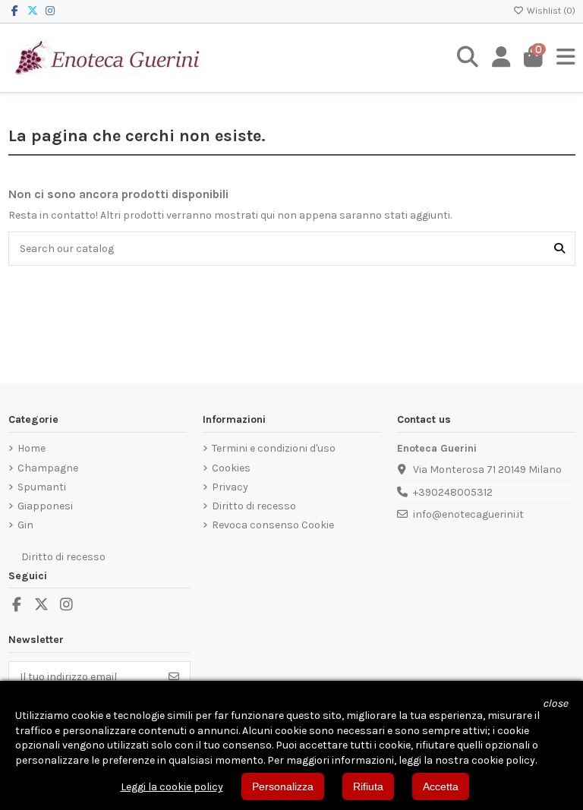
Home (31, 448)
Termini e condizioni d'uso (274, 448)
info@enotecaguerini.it (468, 514)
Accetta (441, 786)
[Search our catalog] (559, 249)
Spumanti (41, 487)
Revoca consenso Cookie (273, 524)
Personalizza (283, 786)
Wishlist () (550, 10)
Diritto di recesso (254, 506)
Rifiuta (368, 786)
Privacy (230, 487)
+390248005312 (453, 492)
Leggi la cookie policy (172, 786)
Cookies (231, 468)
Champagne (47, 468)
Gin (25, 524)
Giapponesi (45, 506)
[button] (555, 703)
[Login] (501, 58)
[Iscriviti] (174, 676)
